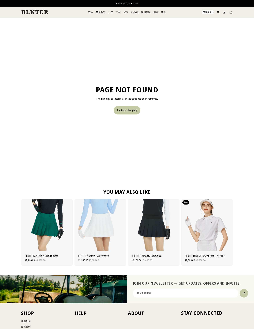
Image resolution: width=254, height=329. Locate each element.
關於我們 (26, 326)
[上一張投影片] (25, 225)
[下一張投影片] (68, 225)
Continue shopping (127, 110)
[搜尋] (218, 12)
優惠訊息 (26, 321)
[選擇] (68, 246)
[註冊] (244, 293)
